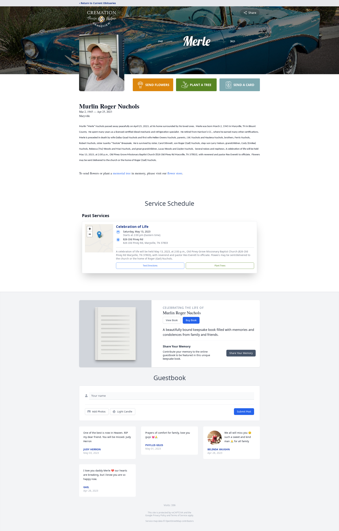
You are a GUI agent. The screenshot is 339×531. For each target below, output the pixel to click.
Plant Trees (220, 265)
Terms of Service (179, 515)
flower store (174, 173)
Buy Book (191, 320)
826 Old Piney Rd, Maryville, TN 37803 (145, 242)
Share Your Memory (241, 353)
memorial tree (122, 173)
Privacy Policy (159, 515)
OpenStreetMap (173, 521)
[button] (99, 234)
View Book (172, 320)
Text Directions (150, 265)
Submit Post (244, 411)
